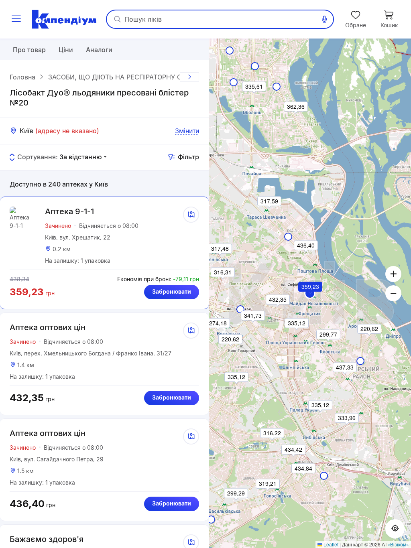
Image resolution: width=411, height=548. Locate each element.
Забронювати (171, 291)
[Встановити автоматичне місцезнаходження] (395, 528)
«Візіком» (398, 544)
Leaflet (330, 544)
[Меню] (16, 19)
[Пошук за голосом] (324, 19)
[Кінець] (189, 77)
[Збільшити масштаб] (393, 274)
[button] (310, 297)
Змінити (187, 131)
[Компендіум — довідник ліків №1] (64, 19)
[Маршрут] (191, 215)
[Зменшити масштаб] (393, 293)
